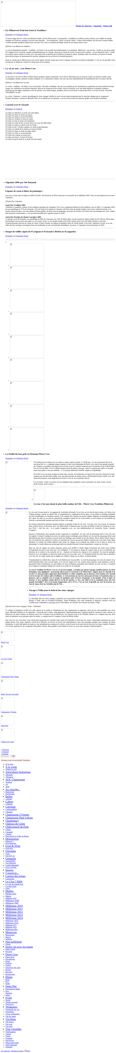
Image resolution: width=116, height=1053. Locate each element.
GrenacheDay (10, 861)
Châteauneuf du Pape (17, 826)
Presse (7, 961)
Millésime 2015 (11, 921)
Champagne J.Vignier (8, 712)
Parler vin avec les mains (10, 694)
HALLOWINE (11, 867)
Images (9, 870)
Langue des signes (15, 876)
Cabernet (8, 799)
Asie (7, 786)
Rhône (9, 977)
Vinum (7, 1036)
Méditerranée (10, 894)
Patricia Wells (10, 949)
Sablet (7, 984)
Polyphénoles (10, 959)
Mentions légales (17, 1051)
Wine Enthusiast (11, 1045)
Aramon (8, 782)
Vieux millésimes (12, 1014)
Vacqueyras (9, 1004)
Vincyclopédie (13, 1029)
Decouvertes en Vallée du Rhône (17, 836)
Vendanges (11, 1006)
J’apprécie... (12, 873)
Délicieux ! (9, 841)
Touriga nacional (11, 1002)
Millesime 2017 (11, 925)
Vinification (10, 1032)
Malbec (9, 891)
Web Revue (9, 1040)
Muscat (8, 937)
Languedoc (9, 879)
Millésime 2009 (11, 903)
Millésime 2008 (12, 900)
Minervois (11, 932)
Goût (7, 854)
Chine (8, 829)
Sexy (7, 991)
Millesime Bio (11, 929)
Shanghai (8, 993)
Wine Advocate (12, 1043)
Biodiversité (9, 792)
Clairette (8, 834)
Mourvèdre (9, 935)
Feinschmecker (10, 843)
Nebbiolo (8, 939)
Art (6, 784)
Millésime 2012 (14, 911)
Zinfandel (8, 1047)
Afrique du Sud (11, 769)
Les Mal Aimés (10, 886)
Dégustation (12, 838)
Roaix (7, 980)
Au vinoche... (12, 789)
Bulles (8, 796)
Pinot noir (9, 957)
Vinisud (8, 1034)
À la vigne (11, 766)
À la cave (9, 764)
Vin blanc (10, 1019)
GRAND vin (10, 856)
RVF (7, 982)
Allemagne (9, 777)
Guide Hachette (12, 865)
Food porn (9, 848)
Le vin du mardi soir (14, 884)
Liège (7, 888)
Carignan (10, 806)
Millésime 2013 (14, 914)
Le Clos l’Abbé (6, 659)
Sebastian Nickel (22, 35)
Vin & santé (10, 1016)
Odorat (7, 944)
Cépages (9, 812)
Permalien (9, 35)
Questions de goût (12, 967)
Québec (8, 965)
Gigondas (10, 851)
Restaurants (10, 974)
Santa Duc (4, 726)
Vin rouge (9, 1026)
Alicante (9, 775)
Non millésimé (13, 941)
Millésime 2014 (14, 917)
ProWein (8, 963)
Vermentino (9, 1012)
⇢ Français (5, 750)
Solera (7, 995)
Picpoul (8, 951)
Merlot (8, 896)
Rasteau (8, 970)
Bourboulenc (10, 794)
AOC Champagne (15, 779)
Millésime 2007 (11, 898)
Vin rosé (8, 1024)
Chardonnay (12, 820)
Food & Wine (12, 845)
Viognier (9, 1038)
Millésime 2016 (11, 923)
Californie (9, 804)
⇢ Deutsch (5, 752)
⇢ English (4, 754)
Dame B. (19, 109)
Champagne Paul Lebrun (10, 677)
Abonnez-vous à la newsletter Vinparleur (15, 760)
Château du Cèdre (7, 742)
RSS (28, 1051)
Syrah (8, 997)
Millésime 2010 (14, 905)
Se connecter (5, 1051)
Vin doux (9, 1022)
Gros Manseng (10, 863)
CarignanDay (11, 809)
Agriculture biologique (18, 772)
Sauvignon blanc (12, 989)
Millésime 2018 (11, 927)
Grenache (10, 858)
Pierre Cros (5, 642)
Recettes (8, 972)
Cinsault (9, 832)
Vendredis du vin (12, 1009)
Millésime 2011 (14, 908)
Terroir (7, 1000)
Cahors (9, 801)
